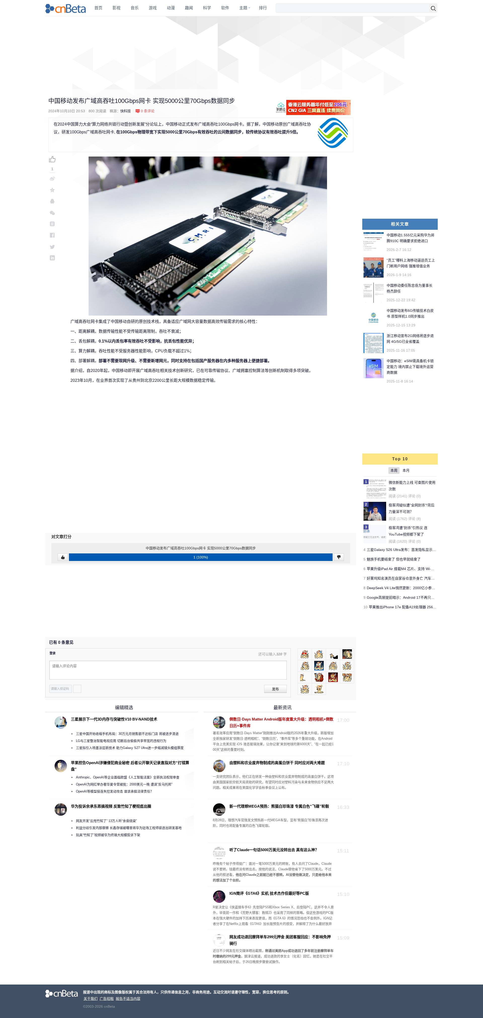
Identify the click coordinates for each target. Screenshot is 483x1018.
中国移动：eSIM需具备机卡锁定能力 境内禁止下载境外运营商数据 (410, 366)
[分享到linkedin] (52, 257)
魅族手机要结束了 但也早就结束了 (394, 559)
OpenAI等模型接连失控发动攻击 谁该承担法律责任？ (114, 791)
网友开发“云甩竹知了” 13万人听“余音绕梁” (106, 821)
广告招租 (107, 999)
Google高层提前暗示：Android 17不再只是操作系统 (408, 597)
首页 (98, 8)
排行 (263, 8)
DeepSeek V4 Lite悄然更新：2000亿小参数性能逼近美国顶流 (415, 588)
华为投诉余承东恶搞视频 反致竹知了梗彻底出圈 (111, 806)
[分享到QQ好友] (52, 201)
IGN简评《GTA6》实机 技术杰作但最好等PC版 (269, 893)
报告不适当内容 (128, 999)
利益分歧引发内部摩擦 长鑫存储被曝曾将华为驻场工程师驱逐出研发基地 (129, 828)
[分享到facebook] (52, 235)
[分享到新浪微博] (52, 178)
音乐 (135, 8)
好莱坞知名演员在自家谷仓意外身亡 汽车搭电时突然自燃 (411, 578)
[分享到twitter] (52, 246)
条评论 (147, 111)
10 (366, 607)
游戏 (153, 8)
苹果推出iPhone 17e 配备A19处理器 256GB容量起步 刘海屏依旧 (420, 607)
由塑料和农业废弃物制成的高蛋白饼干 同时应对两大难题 (277, 763)
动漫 (171, 8)
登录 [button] (53, 653)
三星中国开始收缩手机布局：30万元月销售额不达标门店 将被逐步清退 (127, 734)
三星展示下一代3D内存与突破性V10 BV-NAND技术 (114, 719)
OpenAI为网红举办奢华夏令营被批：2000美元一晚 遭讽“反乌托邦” (124, 784)
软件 (225, 8)
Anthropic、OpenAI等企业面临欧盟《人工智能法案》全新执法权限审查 (127, 777)
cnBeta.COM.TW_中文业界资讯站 (65, 8)
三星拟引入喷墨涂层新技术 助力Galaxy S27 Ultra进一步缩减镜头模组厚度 (130, 748)
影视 (116, 8)
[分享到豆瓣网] (52, 224)
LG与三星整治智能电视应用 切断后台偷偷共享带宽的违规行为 (121, 741)
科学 (207, 8)
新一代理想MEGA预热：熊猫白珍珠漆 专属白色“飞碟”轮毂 (279, 806)
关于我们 (91, 999)
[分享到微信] (52, 212)
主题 (243, 8)
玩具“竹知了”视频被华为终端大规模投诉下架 (108, 835)
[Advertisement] (241, 53)
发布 (275, 689)
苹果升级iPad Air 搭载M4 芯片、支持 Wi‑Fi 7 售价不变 (409, 569)
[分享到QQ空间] (52, 190)
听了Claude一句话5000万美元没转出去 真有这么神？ (274, 850)
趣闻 (189, 8)
